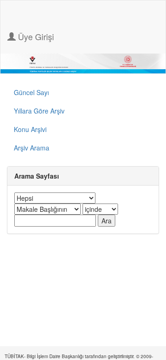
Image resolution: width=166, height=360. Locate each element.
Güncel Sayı (31, 92)
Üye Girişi (35, 36)
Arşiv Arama (31, 147)
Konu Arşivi (30, 129)
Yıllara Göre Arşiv (39, 110)
